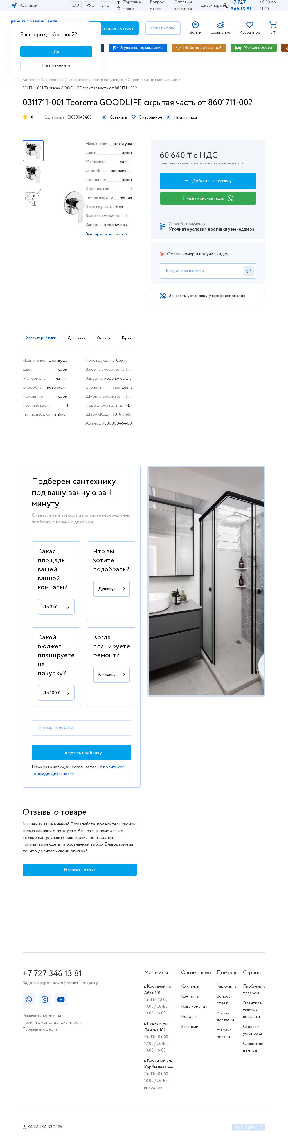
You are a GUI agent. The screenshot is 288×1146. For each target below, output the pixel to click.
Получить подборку (81, 752)
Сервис (252, 973)
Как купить (227, 986)
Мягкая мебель (257, 47)
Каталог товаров (116, 28)
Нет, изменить (56, 65)
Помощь (227, 973)
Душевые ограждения (141, 47)
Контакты (190, 996)
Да (56, 52)
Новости (189, 1017)
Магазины (156, 973)
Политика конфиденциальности (52, 1022)
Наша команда (194, 1006)
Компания (190, 986)
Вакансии (189, 1027)
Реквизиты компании (41, 1016)
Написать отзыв (80, 870)
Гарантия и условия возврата (252, 1010)
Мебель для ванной (202, 47)
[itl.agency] (249, 1128)
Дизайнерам (212, 5)
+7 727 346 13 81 (52, 974)
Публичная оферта (39, 1029)
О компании (196, 973)
